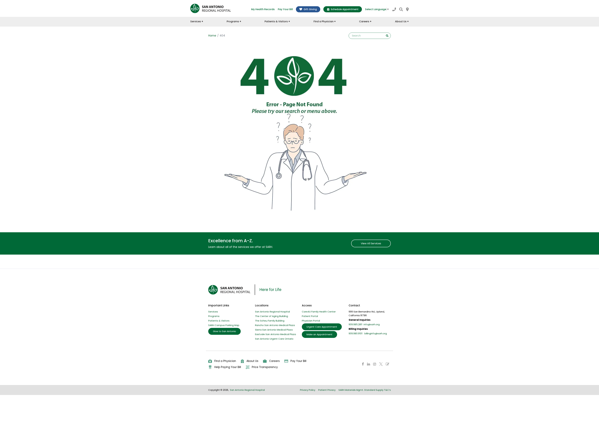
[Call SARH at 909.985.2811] (394, 9)
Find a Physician (225, 361)
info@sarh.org (372, 324)
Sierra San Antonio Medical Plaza (274, 329)
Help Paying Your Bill (227, 367)
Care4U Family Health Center (319, 311)
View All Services (371, 243)
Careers (274, 361)
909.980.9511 (356, 333)
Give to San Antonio (224, 331)
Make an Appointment (319, 334)
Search (387, 35)
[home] (210, 8)
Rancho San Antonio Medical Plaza (275, 325)
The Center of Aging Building (271, 316)
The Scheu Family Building (269, 320)
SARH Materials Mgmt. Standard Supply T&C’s (364, 390)
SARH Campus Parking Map (223, 325)
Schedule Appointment (344, 9)
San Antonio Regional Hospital (272, 311)
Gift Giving (310, 9)
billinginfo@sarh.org (375, 333)
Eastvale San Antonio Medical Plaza (275, 334)
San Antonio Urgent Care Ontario (274, 338)
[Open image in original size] (294, 134)
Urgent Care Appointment (322, 326)
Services (213, 311)
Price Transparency (265, 367)
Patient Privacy (327, 390)
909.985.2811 (355, 324)
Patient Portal (310, 316)
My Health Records (263, 9)
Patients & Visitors (218, 320)
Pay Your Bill (285, 9)
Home (212, 35)
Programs (213, 316)
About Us (252, 361)
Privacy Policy (307, 390)
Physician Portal (311, 320)
